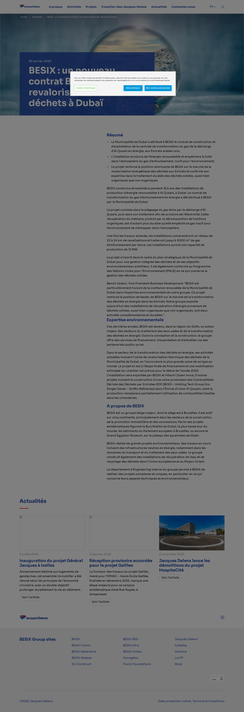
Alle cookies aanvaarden (158, 88)
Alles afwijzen (133, 88)
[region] (123, 83)
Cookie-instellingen (86, 88)
